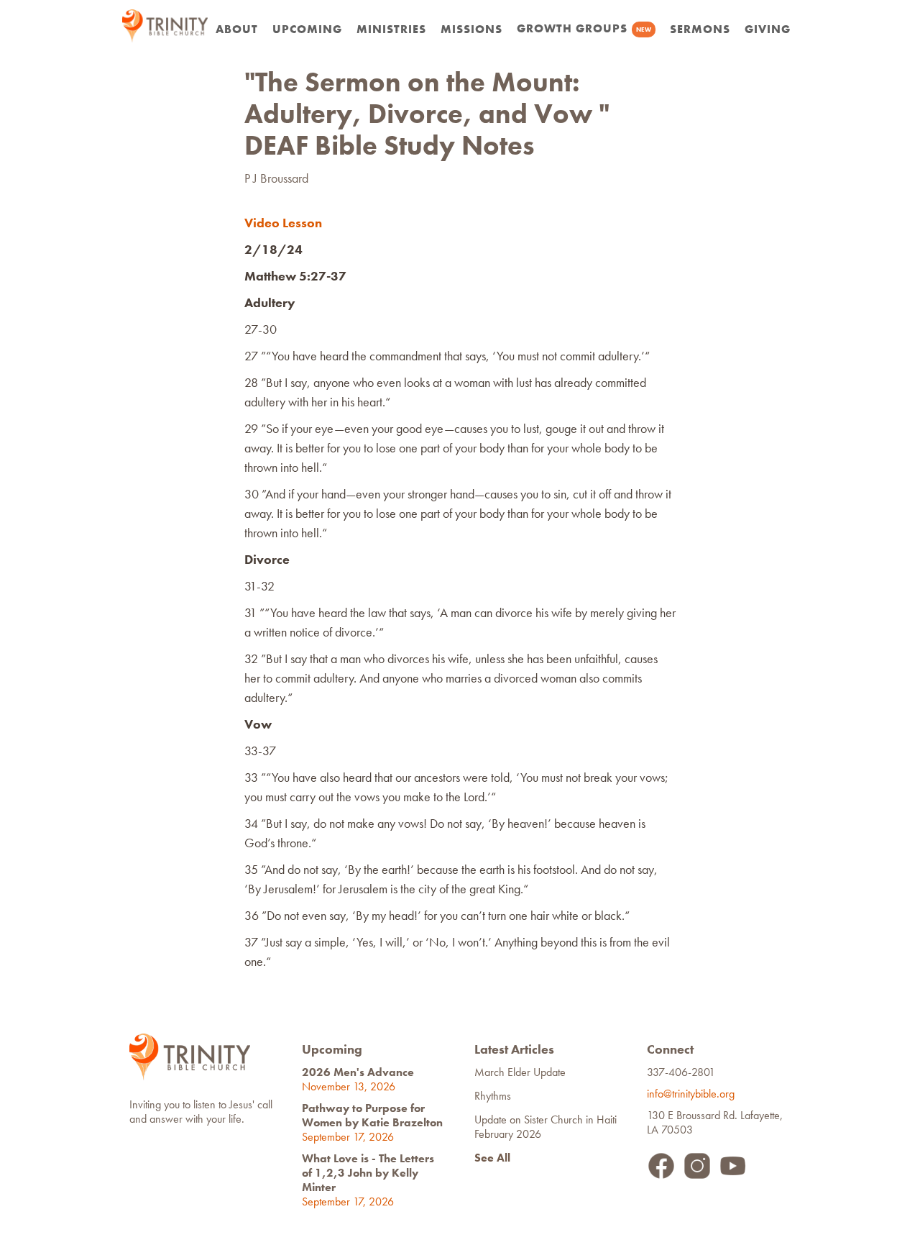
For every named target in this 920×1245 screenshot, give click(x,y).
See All (492, 1157)
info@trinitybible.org (693, 1093)
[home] (165, 26)
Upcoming (307, 29)
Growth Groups (584, 28)
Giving (768, 29)
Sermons (700, 29)
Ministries (391, 29)
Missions (471, 29)
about (237, 29)
